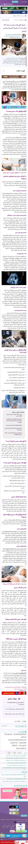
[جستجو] (4, 4)
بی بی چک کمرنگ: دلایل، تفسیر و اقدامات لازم (14, 415)
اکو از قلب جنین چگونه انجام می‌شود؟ (11, 584)
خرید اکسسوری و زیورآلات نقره (20, 734)
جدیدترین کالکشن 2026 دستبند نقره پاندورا (17, 740)
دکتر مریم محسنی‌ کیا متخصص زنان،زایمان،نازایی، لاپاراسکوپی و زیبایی (12, 36)
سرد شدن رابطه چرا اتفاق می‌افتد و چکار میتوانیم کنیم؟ (15, 758)
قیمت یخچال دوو (14, 743)
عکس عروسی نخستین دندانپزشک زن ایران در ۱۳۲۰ (16, 765)
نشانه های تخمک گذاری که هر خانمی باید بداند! (13, 429)
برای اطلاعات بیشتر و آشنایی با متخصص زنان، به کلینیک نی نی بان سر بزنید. (15, 688)
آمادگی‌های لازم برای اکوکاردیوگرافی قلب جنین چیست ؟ (15, 703)
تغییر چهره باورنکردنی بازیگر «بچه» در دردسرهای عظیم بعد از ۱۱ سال (14, 768)
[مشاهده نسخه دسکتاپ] (2, 4)
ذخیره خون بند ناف (8, 734)
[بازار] (14, 813)
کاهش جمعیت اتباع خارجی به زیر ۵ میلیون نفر (16, 779)
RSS (11, 828)
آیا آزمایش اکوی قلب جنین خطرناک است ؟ (14, 709)
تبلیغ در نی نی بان (5, 827)
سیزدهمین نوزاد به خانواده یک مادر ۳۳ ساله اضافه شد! (15, 760)
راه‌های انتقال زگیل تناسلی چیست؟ (14, 425)
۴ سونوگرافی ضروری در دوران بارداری (11, 173)
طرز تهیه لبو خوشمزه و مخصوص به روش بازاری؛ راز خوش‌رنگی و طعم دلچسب (14, 420)
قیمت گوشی (23, 737)
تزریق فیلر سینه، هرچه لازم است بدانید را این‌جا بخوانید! (13, 433)
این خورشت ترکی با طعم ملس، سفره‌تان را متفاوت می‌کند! (14, 781)
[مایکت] (14, 807)
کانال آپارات (12, 827)
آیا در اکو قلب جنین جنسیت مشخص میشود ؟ (14, 715)
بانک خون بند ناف (22, 745)
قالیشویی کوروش (22, 743)
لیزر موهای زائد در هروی (21, 748)
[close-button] (15, 822)
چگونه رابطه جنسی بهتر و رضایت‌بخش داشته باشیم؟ (15, 756)
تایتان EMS (14, 745)
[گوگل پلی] (14, 810)
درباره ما (4, 825)
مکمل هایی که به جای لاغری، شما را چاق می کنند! (16, 763)
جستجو (8, 825)
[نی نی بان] (15, 2)
